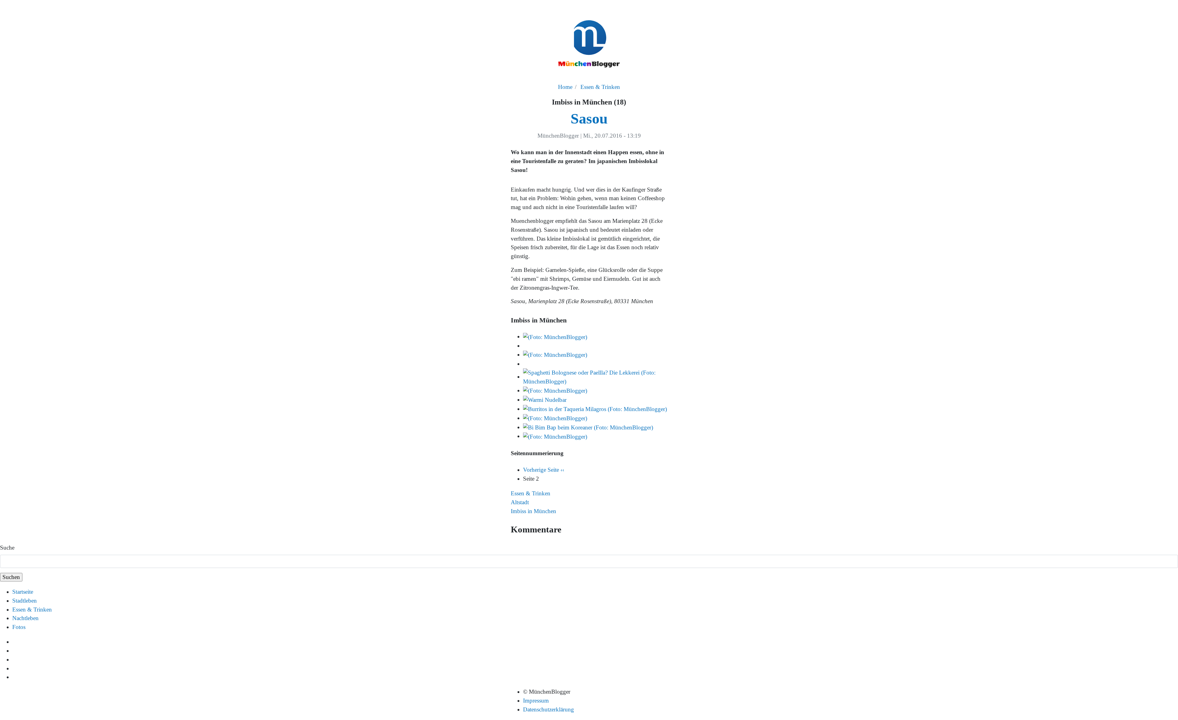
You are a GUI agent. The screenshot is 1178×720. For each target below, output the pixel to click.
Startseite (22, 592)
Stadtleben (24, 600)
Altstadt (520, 502)
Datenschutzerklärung (548, 709)
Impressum (536, 700)
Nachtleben (25, 618)
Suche (7, 547)
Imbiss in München (533, 511)
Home (565, 87)
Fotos (18, 627)
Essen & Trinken (600, 87)
